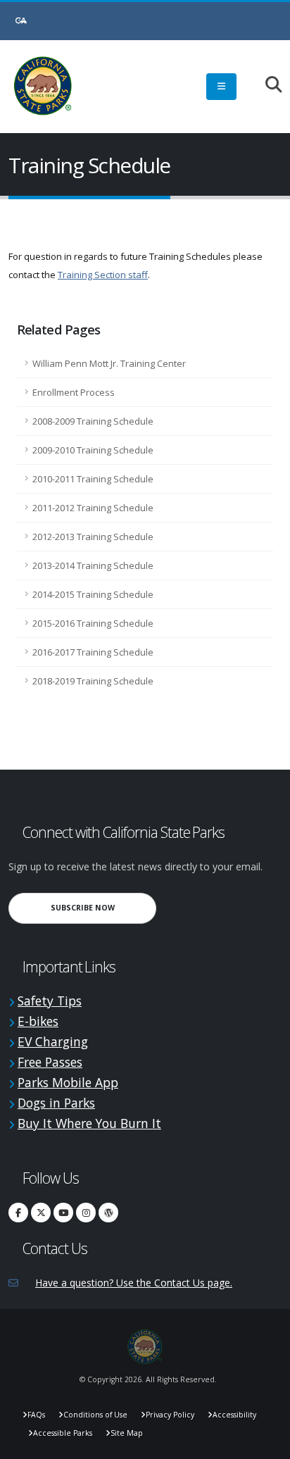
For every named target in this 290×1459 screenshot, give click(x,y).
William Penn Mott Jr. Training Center (109, 363)
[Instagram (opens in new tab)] (86, 1212)
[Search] (266, 85)
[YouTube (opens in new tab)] (63, 1212)
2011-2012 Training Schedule (92, 507)
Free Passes (50, 1061)
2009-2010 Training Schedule (92, 450)
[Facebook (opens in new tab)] (18, 1212)
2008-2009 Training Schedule (92, 421)
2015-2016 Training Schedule (92, 623)
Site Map (127, 1433)
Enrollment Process (73, 392)
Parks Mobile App (68, 1082)
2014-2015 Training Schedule (92, 594)
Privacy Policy (170, 1415)
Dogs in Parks (56, 1102)
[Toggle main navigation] (221, 86)
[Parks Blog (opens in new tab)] (108, 1212)
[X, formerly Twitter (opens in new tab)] (41, 1212)
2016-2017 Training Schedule (92, 652)
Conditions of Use (95, 1415)
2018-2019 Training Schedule (92, 681)
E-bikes (38, 1021)
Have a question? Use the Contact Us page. (133, 1282)
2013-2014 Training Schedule (92, 565)
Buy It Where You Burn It (89, 1123)
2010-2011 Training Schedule (92, 478)
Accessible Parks (62, 1433)
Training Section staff (103, 274)
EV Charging (53, 1041)
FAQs (36, 1415)
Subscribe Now (103, 907)
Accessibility (234, 1415)
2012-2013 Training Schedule (92, 536)
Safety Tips (50, 1000)
